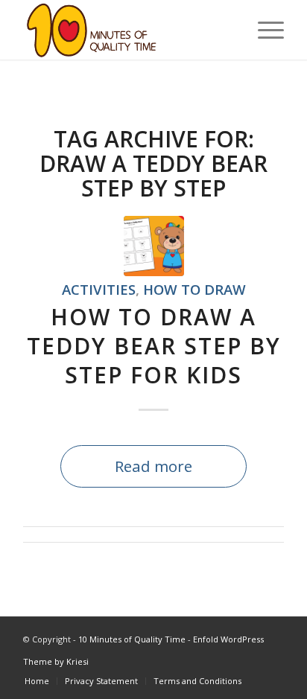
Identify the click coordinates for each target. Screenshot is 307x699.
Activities (99, 289)
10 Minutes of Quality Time (132, 639)
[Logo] (127, 30)
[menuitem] (263, 30)
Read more (153, 466)
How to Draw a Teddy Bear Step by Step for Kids (154, 345)
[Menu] (263, 30)
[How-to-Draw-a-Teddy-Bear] (154, 246)
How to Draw (194, 289)
